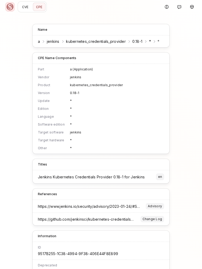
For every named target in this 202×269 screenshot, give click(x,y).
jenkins (53, 41)
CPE (39, 7)
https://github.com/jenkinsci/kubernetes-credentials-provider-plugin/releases (107, 219)
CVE (25, 7)
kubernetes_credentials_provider (96, 41)
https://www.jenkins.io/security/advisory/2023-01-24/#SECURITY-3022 (100, 206)
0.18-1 (137, 41)
